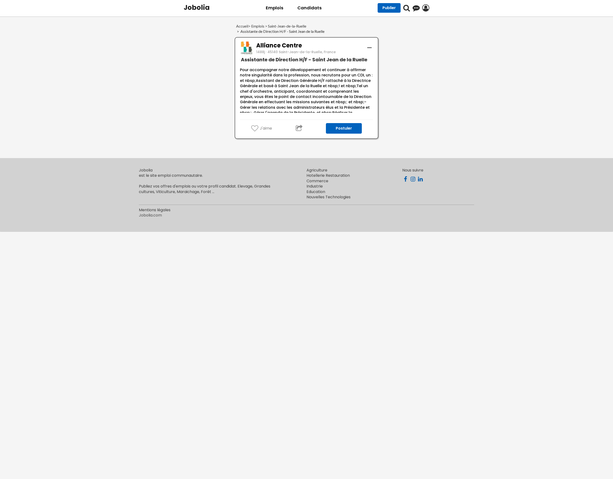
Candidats (309, 8)
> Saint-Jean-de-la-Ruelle (285, 26)
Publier (389, 8)
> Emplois (256, 26)
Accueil (242, 26)
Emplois (274, 8)
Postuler (344, 128)
